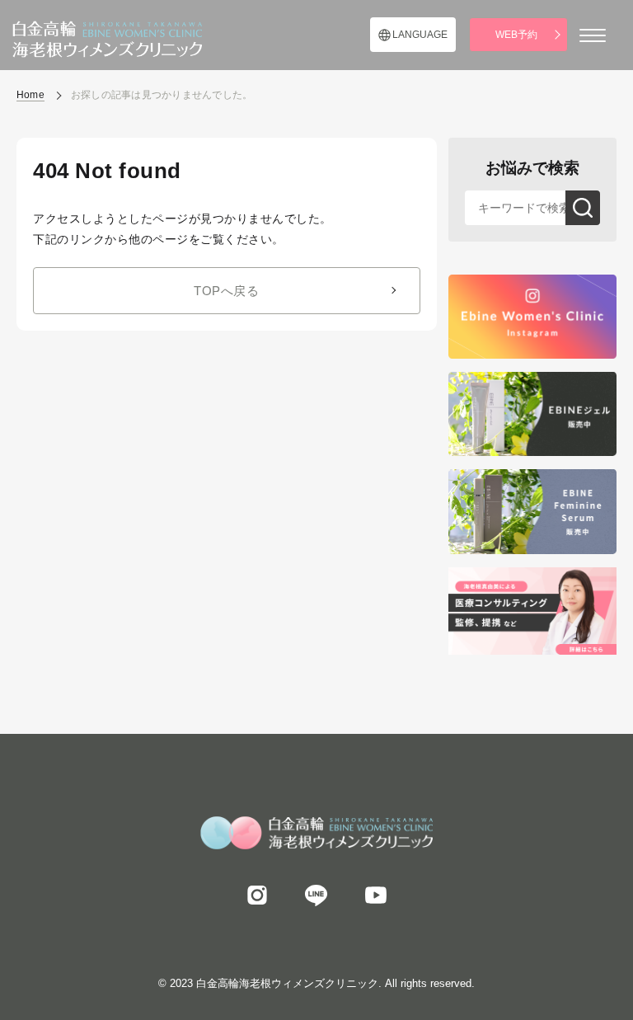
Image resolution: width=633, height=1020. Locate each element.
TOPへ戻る (226, 291)
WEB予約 (516, 34)
